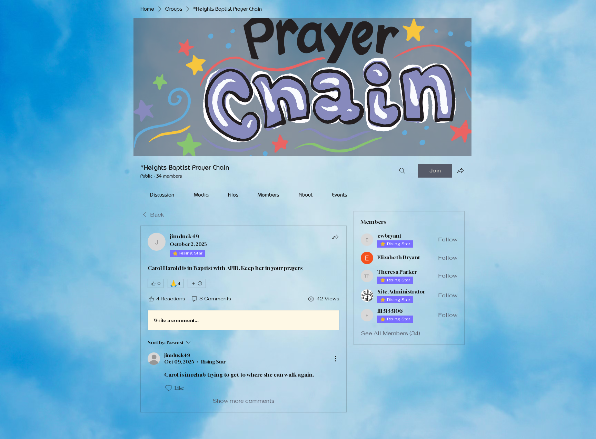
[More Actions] (335, 359)
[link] (162, 194)
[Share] (335, 237)
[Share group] (460, 170)
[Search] (402, 171)
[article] (243, 319)
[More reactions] (197, 283)
